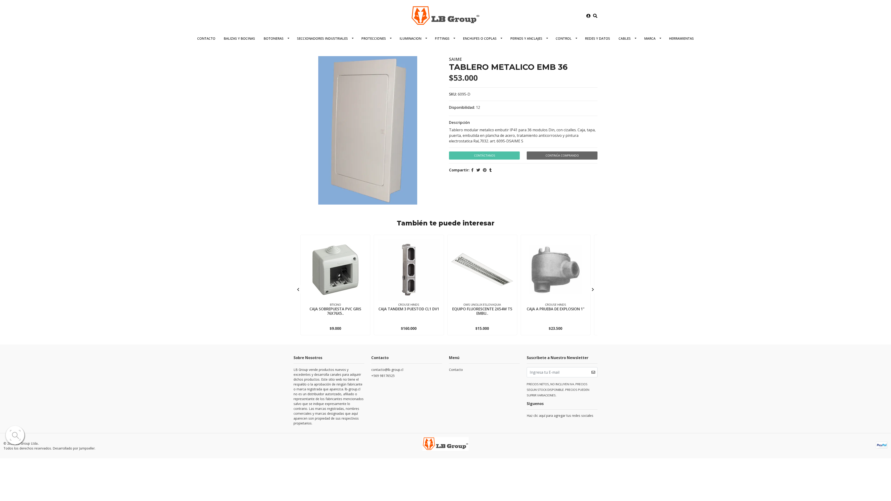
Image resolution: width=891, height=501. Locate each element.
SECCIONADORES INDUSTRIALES (322, 38)
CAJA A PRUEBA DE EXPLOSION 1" (555, 309)
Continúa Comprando (562, 155)
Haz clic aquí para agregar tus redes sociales (560, 415)
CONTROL (563, 38)
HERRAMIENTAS (681, 38)
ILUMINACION (410, 38)
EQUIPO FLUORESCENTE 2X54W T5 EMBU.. (482, 311)
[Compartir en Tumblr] (490, 170)
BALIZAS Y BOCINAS (239, 38)
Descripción (459, 122)
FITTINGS (442, 38)
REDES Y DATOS (597, 38)
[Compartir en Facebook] (472, 170)
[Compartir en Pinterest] (485, 170)
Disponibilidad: (462, 107)
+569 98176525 (383, 375)
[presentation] (298, 289)
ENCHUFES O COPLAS (480, 38)
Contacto (206, 38)
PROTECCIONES (373, 38)
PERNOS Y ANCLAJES (526, 38)
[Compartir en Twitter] (478, 170)
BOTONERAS (274, 38)
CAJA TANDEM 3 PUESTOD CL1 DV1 (408, 309)
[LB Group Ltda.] (445, 15)
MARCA (649, 38)
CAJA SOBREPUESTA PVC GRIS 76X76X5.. (335, 311)
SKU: (453, 94)
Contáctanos (484, 155)
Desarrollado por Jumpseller (74, 448)
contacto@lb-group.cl (387, 369)
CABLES (625, 38)
